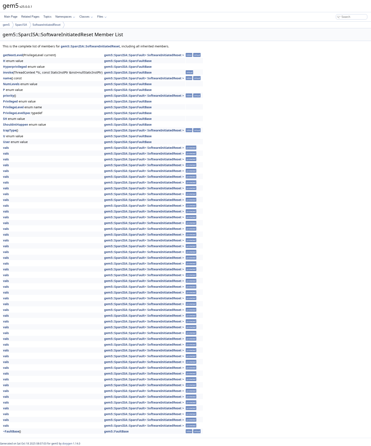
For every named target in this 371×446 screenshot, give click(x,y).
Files (100, 16)
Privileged (10, 101)
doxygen (67, 443)
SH (5, 119)
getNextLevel (13, 55)
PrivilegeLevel (13, 107)
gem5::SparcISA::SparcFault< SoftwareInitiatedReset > (144, 55)
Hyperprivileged (15, 67)
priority (8, 95)
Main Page (10, 16)
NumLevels (11, 84)
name (7, 78)
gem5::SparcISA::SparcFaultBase (128, 61)
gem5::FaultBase (116, 431)
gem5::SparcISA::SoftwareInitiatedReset (90, 46)
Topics (47, 16)
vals (6, 148)
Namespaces (63, 16)
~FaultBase (11, 431)
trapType (9, 130)
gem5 (6, 24)
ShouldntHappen (15, 124)
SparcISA (21, 24)
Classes (84, 16)
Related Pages (30, 16)
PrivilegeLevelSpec (16, 113)
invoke (8, 72)
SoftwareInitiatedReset (46, 24)
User (6, 142)
